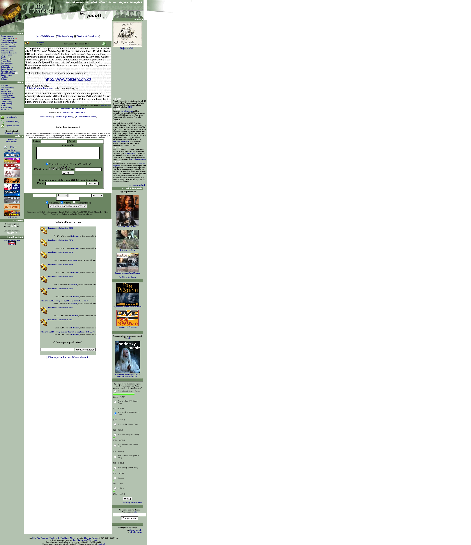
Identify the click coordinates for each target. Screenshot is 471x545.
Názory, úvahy (6, 69)
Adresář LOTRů (7, 73)
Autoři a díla (6, 92)
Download (5, 110)
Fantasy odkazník (8, 98)
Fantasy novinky (7, 88)
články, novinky (135, 530)
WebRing (4, 77)
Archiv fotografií (7, 51)
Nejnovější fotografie (9, 43)
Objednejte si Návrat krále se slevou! (127, 307)
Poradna (4, 59)
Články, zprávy (7, 41)
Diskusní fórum (7, 67)
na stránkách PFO (138, 160)
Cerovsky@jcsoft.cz (12, 133)
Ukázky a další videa (9, 53)
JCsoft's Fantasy (91, 538)
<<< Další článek (45, 36)
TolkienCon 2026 (9, 39)
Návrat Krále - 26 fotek (127, 227)
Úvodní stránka (7, 37)
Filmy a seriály (6, 104)
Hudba (3, 57)
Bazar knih (5, 90)
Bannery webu (6, 75)
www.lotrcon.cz (127, 111)
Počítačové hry (6, 108)
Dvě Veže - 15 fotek (127, 250)
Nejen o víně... (127, 48)
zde (129, 338)
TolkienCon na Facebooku (40, 88)
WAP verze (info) (12, 121)
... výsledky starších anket (131, 502)
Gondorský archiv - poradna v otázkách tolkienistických (127, 375)
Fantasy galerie (7, 96)
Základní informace (8, 47)
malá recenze (130, 153)
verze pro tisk (106, 106)
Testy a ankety (6, 102)
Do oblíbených (11, 117)
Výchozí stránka (12, 126)
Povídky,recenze (7, 94)
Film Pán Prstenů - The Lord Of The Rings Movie (53, 538)
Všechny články (65, 36)
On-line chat (5, 100)
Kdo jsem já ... (6, 85)
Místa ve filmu (6, 55)
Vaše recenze (5, 45)
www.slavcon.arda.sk (121, 141)
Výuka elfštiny (6, 61)
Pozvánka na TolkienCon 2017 (75, 113)
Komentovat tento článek (86, 117)
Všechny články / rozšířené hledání (68, 357)
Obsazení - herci (7, 49)
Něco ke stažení (7, 63)
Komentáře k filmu (8, 71)
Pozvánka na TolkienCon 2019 (73, 109)
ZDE (130, 107)
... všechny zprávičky (138, 185)
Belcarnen (40, 43)
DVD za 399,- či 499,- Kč (127, 327)
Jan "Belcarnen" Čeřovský (85, 540)
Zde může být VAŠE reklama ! (12, 141)
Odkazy (4, 79)
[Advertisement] (68, 26)
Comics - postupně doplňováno (127, 273)
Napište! (101, 544)
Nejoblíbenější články (64, 117)
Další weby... (12, 217)
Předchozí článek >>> (88, 36)
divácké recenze (136, 532)
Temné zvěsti (5, 65)
